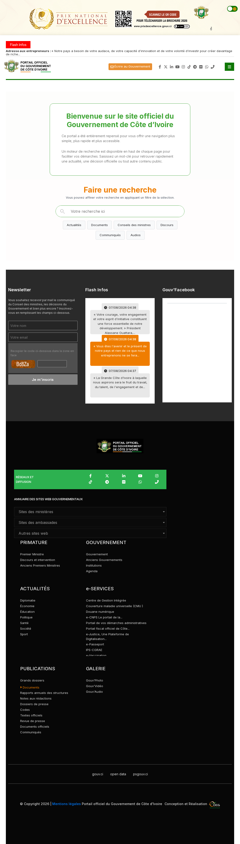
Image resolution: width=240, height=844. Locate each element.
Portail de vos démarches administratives (116, 623)
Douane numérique (100, 611)
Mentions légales (66, 804)
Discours (167, 225)
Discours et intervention (37, 560)
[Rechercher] (62, 211)
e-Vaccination (96, 655)
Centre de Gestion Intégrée (106, 600)
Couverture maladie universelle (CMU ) (114, 606)
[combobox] (90, 511)
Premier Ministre (32, 554)
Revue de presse (32, 721)
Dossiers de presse (34, 704)
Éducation (27, 611)
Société (25, 628)
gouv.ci (97, 774)
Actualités (74, 225)
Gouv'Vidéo (94, 686)
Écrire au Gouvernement (132, 66)
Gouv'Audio (94, 691)
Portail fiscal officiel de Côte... (108, 628)
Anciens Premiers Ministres (40, 565)
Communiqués (110, 235)
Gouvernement (97, 554)
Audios (136, 235)
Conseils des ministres (134, 225)
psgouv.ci (140, 774)
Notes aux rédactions (36, 698)
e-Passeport (95, 644)
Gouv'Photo (94, 680)
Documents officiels (34, 726)
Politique (26, 617)
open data (118, 774)
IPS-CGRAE (94, 650)
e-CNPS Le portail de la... (104, 617)
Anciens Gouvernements (104, 560)
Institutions (94, 565)
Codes (25, 710)
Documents (99, 225)
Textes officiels (31, 715)
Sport (24, 634)
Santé (24, 623)
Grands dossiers (32, 680)
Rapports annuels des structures (44, 693)
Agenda (92, 571)
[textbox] (90, 511)
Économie (27, 606)
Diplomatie (27, 600)
